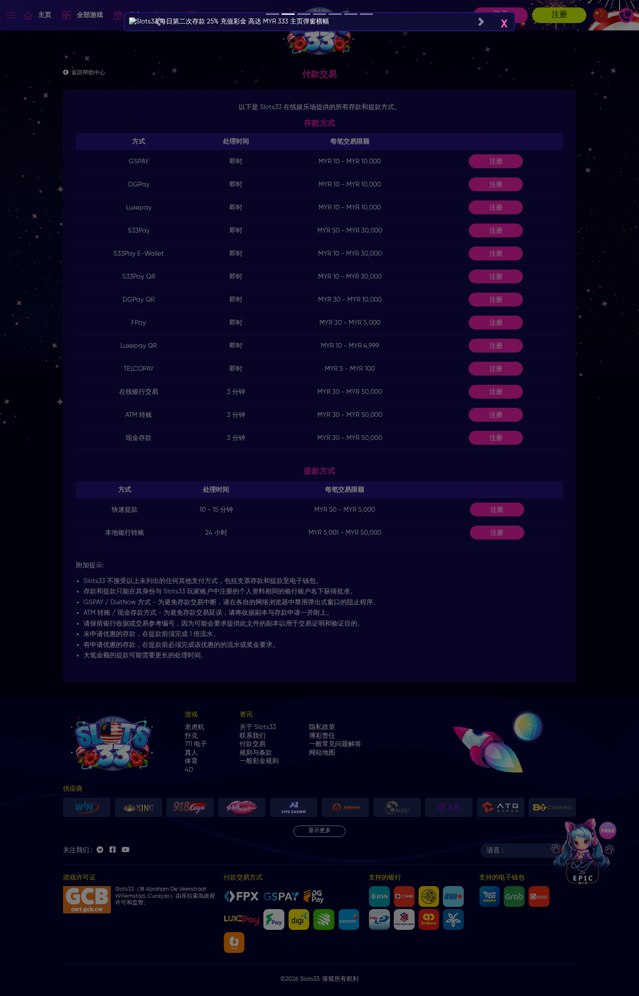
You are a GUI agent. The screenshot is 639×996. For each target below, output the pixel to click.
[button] (157, 21)
